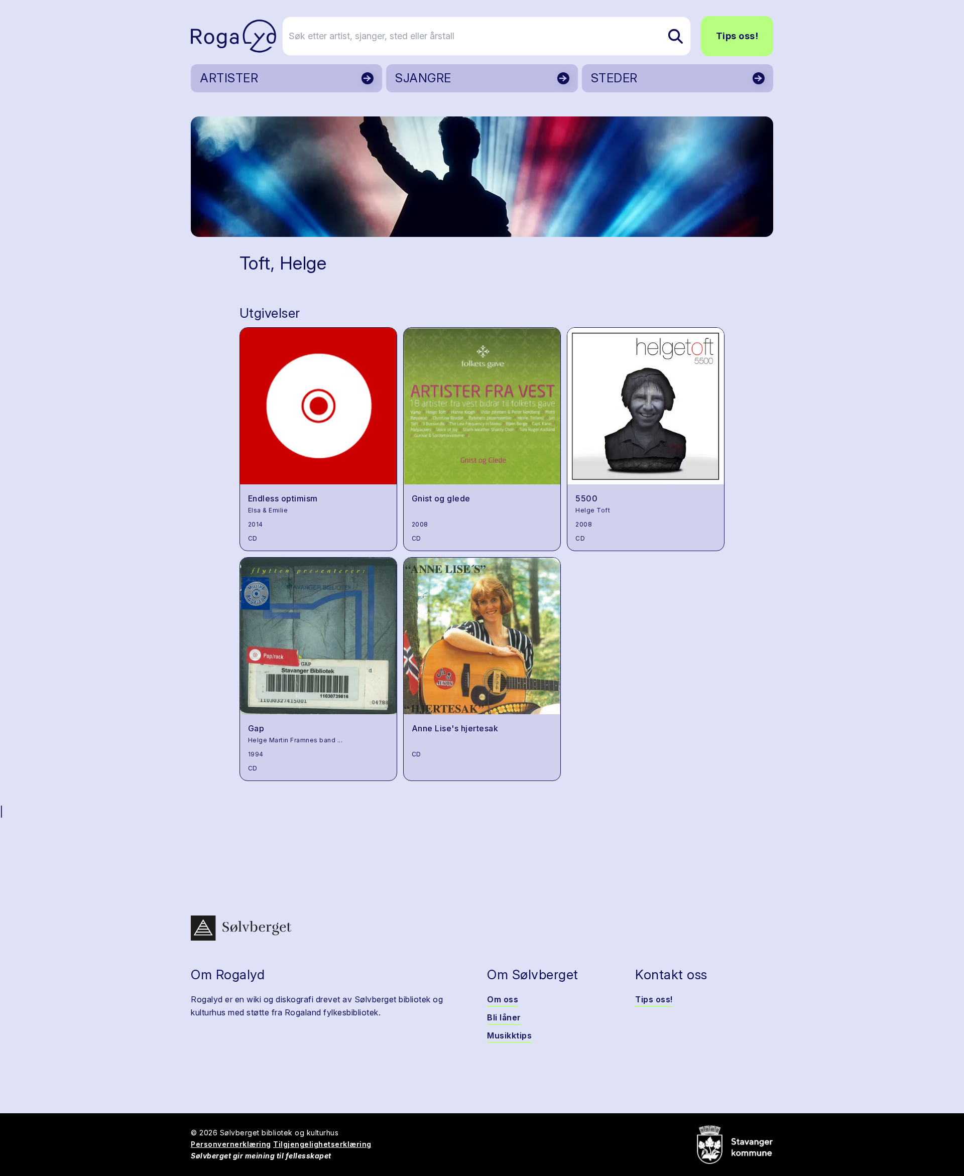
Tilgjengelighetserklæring (322, 1144)
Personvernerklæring (231, 1144)
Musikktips (509, 1035)
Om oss (502, 999)
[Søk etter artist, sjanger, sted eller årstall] (675, 36)
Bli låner (504, 1017)
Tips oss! (737, 36)
